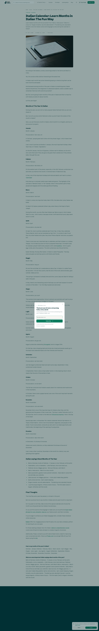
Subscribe (48, 321)
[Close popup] (63, 304)
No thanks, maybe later (40, 326)
